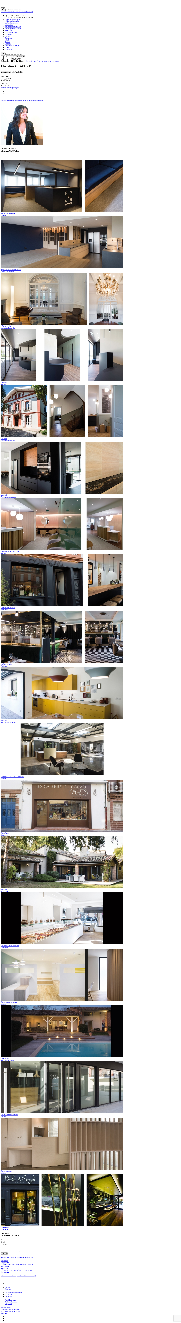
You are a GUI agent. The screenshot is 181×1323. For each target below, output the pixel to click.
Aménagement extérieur (13, 28)
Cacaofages (4, 834)
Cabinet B (4, 383)
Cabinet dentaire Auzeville (9, 1116)
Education (8, 49)
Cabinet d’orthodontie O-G (10, 552)
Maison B (8, 440)
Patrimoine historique (12, 45)
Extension (8, 30)
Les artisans (22, 12)
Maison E (4, 890)
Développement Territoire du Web (10, 1311)
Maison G (8, 721)
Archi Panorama (10, 1300)
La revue (8, 1289)
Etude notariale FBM (8, 214)
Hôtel (7, 40)
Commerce (8, 34)
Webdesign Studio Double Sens (10, 1309)
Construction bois (11, 32)
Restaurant (8, 38)
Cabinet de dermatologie (9, 1003)
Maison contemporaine (12, 19)
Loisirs (7, 47)
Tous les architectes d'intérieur (33, 100)
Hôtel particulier (8, 327)
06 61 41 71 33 (6, 86)
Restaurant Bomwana (8, 609)
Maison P (8, 496)
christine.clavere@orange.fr (10, 88)
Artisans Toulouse (11, 1302)
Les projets (29, 12)
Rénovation (9, 25)
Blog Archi (8, 1304)
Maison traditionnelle (12, 21)
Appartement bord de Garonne (11, 271)
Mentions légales (6, 1307)
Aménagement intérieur (13, 27)
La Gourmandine (6, 665)
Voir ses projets (6, 100)
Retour (20, 100)
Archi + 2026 (4, 1313)
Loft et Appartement (11, 23)
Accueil (7, 1287)
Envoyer (4, 1253)
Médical (7, 42)
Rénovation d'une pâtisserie (10, 947)
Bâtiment (8, 44)
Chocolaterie (5, 1228)
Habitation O (8, 1059)
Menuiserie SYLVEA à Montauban (12, 778)
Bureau (7, 36)
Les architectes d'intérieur (9, 12)
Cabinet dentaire (6, 1172)
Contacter (14, 100)
